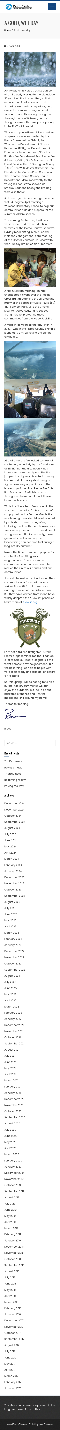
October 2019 (12, 1185)
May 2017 (10, 1363)
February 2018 (12, 1308)
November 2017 (13, 1327)
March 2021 (11, 1080)
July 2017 (9, 1351)
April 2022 (10, 1000)
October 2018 (12, 1259)
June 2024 (10, 840)
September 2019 (14, 1191)
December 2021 (14, 1025)
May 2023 (10, 920)
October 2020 (13, 1111)
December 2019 (14, 1173)
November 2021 (13, 1031)
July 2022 (10, 982)
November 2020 (14, 1105)
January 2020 (13, 1166)
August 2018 (11, 1271)
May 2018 (10, 1290)
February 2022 (13, 1013)
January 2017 (12, 1388)
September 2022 (14, 969)
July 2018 (9, 1277)
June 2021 (10, 1062)
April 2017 (10, 1370)
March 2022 (11, 1006)
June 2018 (10, 1283)
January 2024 (13, 871)
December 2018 (14, 1246)
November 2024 (14, 809)
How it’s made (13, 767)
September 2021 (14, 1043)
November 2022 (14, 957)
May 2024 (10, 846)
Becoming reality (15, 780)
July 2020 (10, 1130)
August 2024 (12, 828)
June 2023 (10, 914)
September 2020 (14, 1117)
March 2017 (11, 1376)
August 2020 (12, 1123)
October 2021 (12, 1037)
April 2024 (10, 852)
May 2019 (10, 1216)
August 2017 (11, 1345)
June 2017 (10, 1357)
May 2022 (10, 994)
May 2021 (10, 1068)
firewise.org (30, 602)
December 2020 (14, 1099)
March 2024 (11, 859)
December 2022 (14, 951)
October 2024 (13, 816)
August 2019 (11, 1197)
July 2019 (9, 1203)
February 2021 (12, 1086)
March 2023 (11, 933)
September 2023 (14, 896)
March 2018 (11, 1302)
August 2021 (11, 1049)
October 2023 (13, 889)
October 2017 (12, 1333)
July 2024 (10, 834)
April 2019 (10, 1222)
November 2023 (14, 883)
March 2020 (11, 1154)
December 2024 (14, 803)
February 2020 (13, 1160)
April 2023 (10, 926)
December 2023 (14, 877)
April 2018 (10, 1296)
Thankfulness (12, 773)
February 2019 (12, 1234)
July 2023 (10, 908)
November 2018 (14, 1253)
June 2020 (10, 1136)
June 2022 (10, 988)
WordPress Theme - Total (21, 1424)
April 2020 (10, 1148)
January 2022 (12, 1019)
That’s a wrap (13, 761)
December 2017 (14, 1320)
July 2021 (9, 1056)
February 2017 (12, 1382)
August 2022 (12, 976)
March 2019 (11, 1228)
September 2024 (14, 822)
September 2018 (14, 1265)
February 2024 (13, 865)
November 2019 (14, 1179)
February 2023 (13, 939)
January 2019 (12, 1240)
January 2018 (12, 1314)
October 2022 (12, 963)
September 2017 (14, 1339)
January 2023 (13, 945)
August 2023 (12, 902)
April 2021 (10, 1074)
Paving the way (14, 786)
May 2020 (10, 1142)
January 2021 (12, 1093)
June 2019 (10, 1210)
